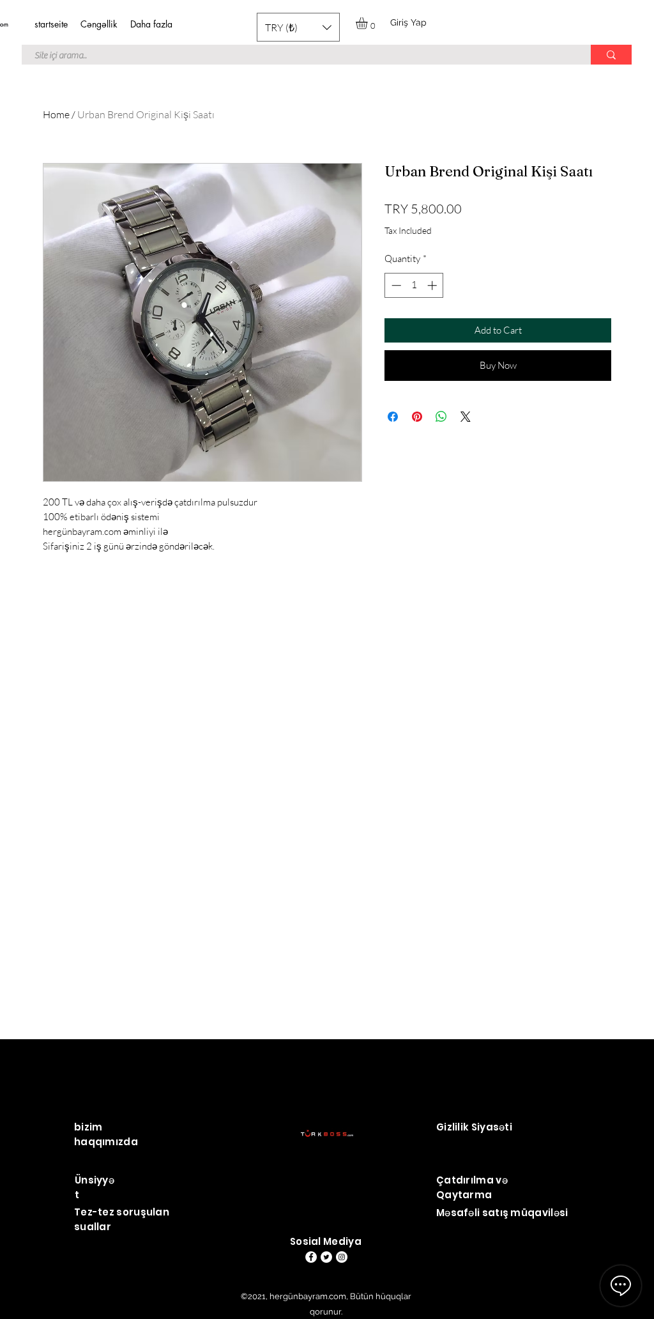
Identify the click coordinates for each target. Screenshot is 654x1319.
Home (56, 114)
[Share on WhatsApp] (441, 416)
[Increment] (433, 285)
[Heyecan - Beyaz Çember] (326, 1257)
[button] (298, 27)
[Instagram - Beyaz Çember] (341, 1257)
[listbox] (298, 27)
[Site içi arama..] (611, 55)
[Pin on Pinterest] (417, 416)
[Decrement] (395, 285)
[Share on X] (465, 416)
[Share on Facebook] (392, 416)
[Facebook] (311, 1257)
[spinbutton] (414, 285)
